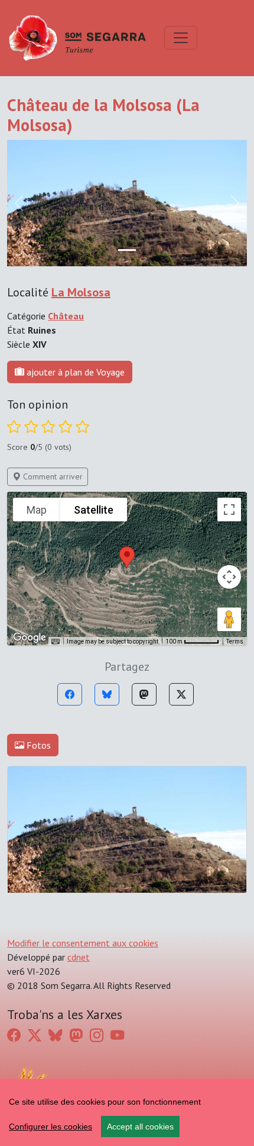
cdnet (78, 957)
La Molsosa (80, 292)
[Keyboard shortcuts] (55, 642)
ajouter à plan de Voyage (74, 372)
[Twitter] (181, 694)
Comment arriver (52, 476)
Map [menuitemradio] (37, 510)
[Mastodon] (144, 694)
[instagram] (96, 1035)
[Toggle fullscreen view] (229, 509)
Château (66, 316)
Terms (234, 641)
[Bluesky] (107, 694)
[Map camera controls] (229, 577)
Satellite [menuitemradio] (93, 510)
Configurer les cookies (50, 1126)
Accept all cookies (140, 1126)
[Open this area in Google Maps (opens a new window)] (29, 637)
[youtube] (117, 1035)
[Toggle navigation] (180, 38)
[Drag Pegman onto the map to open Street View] (229, 619)
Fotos (37, 745)
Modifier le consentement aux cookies (82, 943)
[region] (127, 1112)
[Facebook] (69, 694)
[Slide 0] (127, 250)
